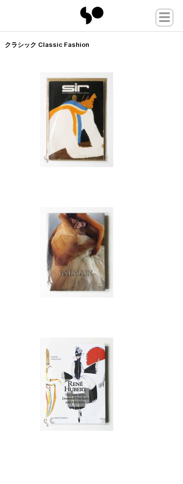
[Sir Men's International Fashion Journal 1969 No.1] (96, 119)
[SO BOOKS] (91, 15)
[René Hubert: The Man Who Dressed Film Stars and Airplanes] (96, 384)
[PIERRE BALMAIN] (96, 252)
